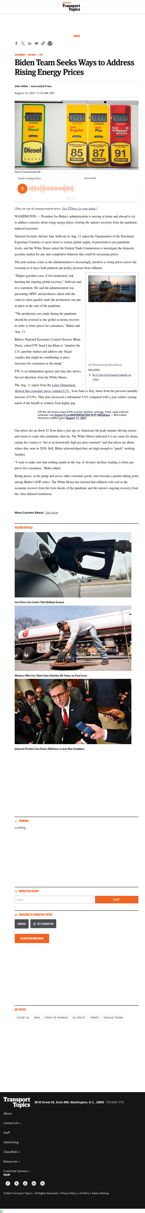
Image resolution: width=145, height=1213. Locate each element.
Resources (11, 1161)
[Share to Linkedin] (29, 44)
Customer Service (16, 1171)
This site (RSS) (42, 1183)
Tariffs (94, 1017)
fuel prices (52, 512)
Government (20, 54)
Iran (37, 1017)
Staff (7, 1133)
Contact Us (11, 1123)
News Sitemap (100, 1193)
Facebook (8, 1183)
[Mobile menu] (4, 5)
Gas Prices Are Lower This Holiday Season (39, 602)
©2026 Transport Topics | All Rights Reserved (31, 1193)
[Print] (50, 44)
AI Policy (84, 1193)
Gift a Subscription (45, 923)
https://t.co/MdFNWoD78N (72, 415)
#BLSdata (103, 415)
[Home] (72, 6)
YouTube (25, 1183)
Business (32, 54)
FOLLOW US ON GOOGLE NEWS (32, 938)
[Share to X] (23, 44)
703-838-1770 (115, 1102)
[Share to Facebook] (16, 44)
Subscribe (22, 923)
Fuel (41, 54)
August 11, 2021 (76, 418)
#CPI (94, 415)
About (8, 1113)
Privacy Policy (68, 1193)
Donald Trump (113, 1017)
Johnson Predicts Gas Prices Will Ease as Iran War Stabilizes (50, 749)
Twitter (16, 1183)
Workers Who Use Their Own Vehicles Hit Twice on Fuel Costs (51, 675)
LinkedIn (34, 1183)
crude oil (23, 1017)
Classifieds (11, 1152)
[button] (43, 44)
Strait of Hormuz (56, 1017)
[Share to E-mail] (36, 44)
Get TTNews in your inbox (78, 208)
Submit (116, 899)
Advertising (11, 1142)
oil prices (78, 1017)
